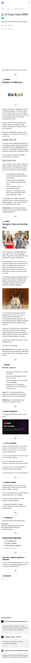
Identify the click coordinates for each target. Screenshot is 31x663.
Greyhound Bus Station (21, 463)
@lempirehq (5, 524)
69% (7, 392)
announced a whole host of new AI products (14, 170)
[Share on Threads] (8, 29)
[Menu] (29, 2)
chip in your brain (11, 378)
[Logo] (2, 2)
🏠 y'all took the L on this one (12, 545)
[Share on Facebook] (2, 29)
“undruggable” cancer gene (16, 380)
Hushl (6, 498)
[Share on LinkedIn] (11, 29)
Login (3, 548)
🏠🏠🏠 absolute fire (10, 541)
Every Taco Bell (6, 457)
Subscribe (8, 548)
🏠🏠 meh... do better (10, 543)
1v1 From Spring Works (11, 493)
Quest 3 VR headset (14, 372)
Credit (15, 104)
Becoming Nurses (23, 473)
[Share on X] (5, 29)
